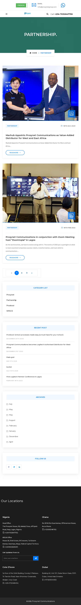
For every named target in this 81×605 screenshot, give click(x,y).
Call (62, 14)
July (10, 404)
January (12, 431)
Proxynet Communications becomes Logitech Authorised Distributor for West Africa (38, 346)
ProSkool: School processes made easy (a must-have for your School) (34, 335)
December (13, 436)
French (21, 5)
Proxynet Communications (43, 601)
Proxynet (10, 295)
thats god (10, 357)
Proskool (10, 306)
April (11, 442)
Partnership (12, 126)
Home (34, 53)
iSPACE (9, 311)
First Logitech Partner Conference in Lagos (24, 377)
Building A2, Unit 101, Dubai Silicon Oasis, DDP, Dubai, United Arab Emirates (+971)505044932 (59, 576)
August (12, 420)
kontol (9, 367)
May (11, 409)
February (13, 426)
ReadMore (14, 152)
